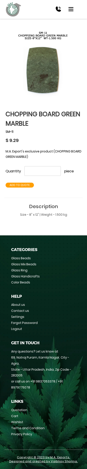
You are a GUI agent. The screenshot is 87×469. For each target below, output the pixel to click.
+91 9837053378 (42, 381)
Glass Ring (19, 270)
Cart (14, 416)
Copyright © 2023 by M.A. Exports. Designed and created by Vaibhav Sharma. (43, 459)
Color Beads (20, 282)
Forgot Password (24, 323)
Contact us (20, 310)
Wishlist (17, 422)
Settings (17, 317)
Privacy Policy (21, 434)
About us (18, 304)
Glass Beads (21, 258)
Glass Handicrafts (25, 276)
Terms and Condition (28, 428)
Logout (16, 329)
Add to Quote (20, 185)
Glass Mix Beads (23, 264)
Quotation (19, 410)
